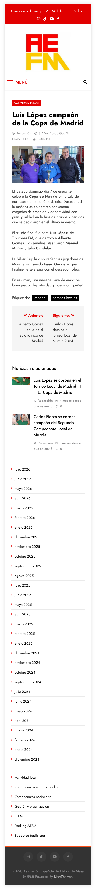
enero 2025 (23, 643)
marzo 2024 (24, 730)
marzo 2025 (24, 624)
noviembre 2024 (27, 662)
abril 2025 (22, 614)
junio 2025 (23, 594)
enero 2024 (24, 749)
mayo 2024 (23, 711)
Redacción (23, 133)
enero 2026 (24, 527)
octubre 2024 (25, 672)
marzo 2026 (24, 508)
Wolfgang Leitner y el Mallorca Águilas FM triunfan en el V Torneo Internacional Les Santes (41, 14)
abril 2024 (23, 720)
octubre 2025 (25, 556)
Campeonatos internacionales (36, 787)
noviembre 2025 (27, 546)
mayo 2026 (23, 488)
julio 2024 (22, 691)
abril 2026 (23, 498)
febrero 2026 (25, 517)
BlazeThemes (63, 876)
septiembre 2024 (28, 682)
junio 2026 (23, 478)
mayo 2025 (23, 604)
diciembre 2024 (27, 653)
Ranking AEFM (25, 825)
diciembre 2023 (27, 759)
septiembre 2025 (28, 566)
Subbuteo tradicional (30, 835)
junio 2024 (23, 701)
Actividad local (26, 103)
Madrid (40, 297)
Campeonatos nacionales (33, 796)
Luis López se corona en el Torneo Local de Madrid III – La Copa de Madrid (57, 386)
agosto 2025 (24, 575)
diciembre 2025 (27, 537)
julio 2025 (22, 585)
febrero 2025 (25, 633)
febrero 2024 (25, 740)
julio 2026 (22, 469)
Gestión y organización (32, 806)
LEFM (19, 816)
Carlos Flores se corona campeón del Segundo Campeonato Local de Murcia (55, 426)
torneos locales (65, 297)
